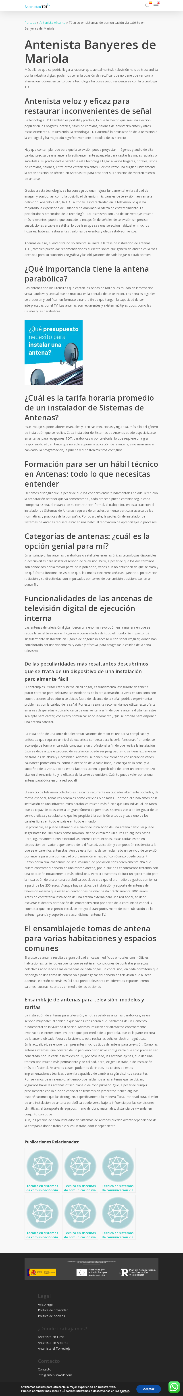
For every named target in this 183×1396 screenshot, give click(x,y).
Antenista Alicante (52, 22)
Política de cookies (51, 1316)
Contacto (44, 1369)
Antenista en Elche (51, 1337)
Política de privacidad (53, 1310)
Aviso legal (45, 1304)
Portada (30, 22)
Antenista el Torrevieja (54, 1348)
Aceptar (148, 1389)
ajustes (124, 1391)
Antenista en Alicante (53, 1342)
